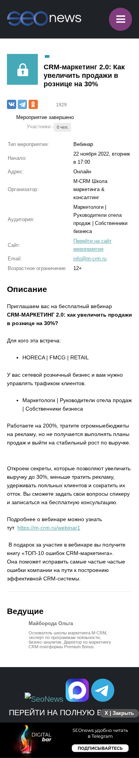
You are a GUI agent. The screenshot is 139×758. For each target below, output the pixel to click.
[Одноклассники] (33, 104)
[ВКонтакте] (11, 104)
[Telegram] (22, 104)
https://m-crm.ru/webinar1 (48, 528)
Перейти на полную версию (70, 712)
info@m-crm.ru (90, 259)
